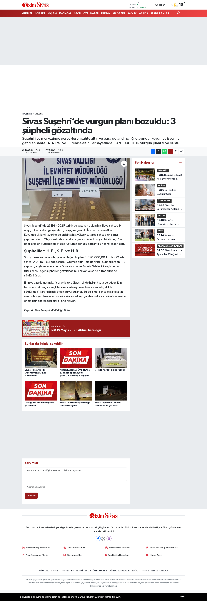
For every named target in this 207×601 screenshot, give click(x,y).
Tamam (182, 597)
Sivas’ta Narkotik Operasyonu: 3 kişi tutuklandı (35, 373)
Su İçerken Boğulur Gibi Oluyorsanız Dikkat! (167, 192)
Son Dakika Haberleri (118, 555)
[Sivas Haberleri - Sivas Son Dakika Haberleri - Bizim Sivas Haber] (35, 5)
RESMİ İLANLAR (159, 13)
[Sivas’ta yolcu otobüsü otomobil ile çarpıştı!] (111, 390)
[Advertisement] (103, 41)
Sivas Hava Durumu (77, 548)
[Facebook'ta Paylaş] (153, 151)
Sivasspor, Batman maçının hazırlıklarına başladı (168, 237)
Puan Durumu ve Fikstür (37, 555)
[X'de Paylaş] (158, 151)
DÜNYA (105, 13)
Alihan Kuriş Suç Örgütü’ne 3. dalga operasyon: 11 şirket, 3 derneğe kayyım (75, 373)
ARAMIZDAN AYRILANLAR (170, 246)
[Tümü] (180, 162)
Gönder (31, 495)
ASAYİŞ (143, 13)
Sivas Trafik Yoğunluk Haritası (164, 548)
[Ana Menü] (183, 13)
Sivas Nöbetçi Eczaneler (38, 548)
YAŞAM (52, 13)
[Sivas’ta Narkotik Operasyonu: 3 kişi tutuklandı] (41, 358)
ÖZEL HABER (91, 13)
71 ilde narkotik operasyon (110, 370)
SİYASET (40, 13)
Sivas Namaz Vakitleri (119, 548)
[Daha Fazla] (170, 151)
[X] (103, 538)
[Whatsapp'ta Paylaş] (164, 151)
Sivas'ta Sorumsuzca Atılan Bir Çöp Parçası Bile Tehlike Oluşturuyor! (169, 207)
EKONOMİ (65, 13)
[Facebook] (98, 538)
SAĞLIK (132, 13)
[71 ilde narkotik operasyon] (111, 358)
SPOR (77, 13)
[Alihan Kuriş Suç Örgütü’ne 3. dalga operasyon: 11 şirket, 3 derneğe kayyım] (76, 358)
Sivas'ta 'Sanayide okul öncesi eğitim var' (169, 222)
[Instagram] (109, 538)
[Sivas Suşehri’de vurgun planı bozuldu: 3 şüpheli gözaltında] (76, 189)
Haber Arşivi (156, 555)
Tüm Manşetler (74, 555)
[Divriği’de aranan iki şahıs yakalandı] (41, 390)
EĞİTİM (161, 216)
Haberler (27, 114)
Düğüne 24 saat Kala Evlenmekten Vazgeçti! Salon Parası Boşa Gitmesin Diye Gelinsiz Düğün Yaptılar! (169, 177)
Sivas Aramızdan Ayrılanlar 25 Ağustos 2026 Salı (170, 252)
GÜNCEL (27, 13)
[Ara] (179, 13)
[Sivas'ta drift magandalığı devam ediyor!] (76, 390)
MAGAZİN (119, 13)
